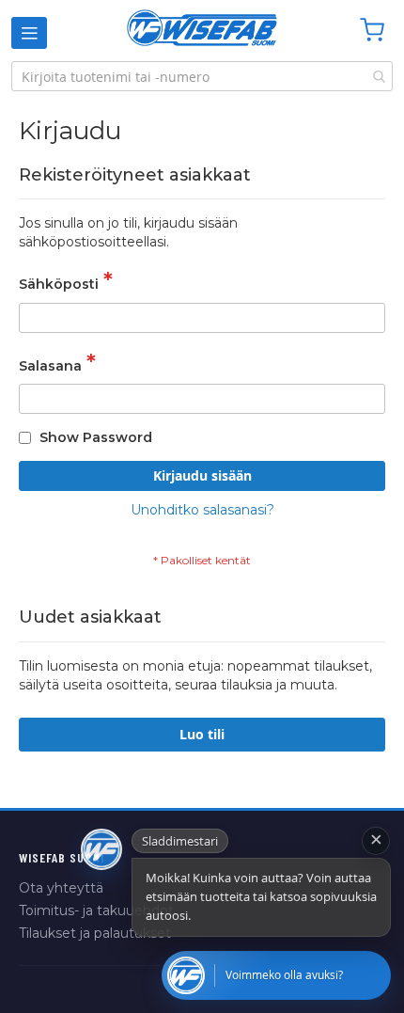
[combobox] (202, 76)
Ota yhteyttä (61, 887)
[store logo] (202, 27)
